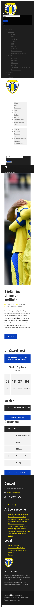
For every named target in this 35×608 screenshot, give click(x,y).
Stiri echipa (10, 306)
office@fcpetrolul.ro (13, 492)
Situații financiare (16, 51)
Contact (10, 77)
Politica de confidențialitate (16, 548)
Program (14, 58)
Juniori (13, 41)
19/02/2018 (10, 304)
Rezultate (14, 60)
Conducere (14, 39)
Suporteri (14, 48)
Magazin (10, 72)
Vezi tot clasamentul (17, 472)
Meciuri (10, 56)
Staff (13, 36)
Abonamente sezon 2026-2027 (20, 67)
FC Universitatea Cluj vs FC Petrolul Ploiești (17, 358)
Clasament (14, 63)
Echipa (13, 34)
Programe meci (16, 70)
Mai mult (11, 336)
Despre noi (11, 32)
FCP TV (13, 65)
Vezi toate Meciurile (17, 417)
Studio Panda (18, 595)
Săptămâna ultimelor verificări (12, 295)
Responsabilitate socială (18, 53)
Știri (9, 75)
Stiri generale (18, 306)
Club (12, 44)
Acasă (10, 29)
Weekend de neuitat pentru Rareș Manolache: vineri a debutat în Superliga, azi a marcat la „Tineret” (18, 517)
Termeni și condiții (13, 545)
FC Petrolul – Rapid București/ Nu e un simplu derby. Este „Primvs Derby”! (19, 533)
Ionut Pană (22, 304)
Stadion (13, 46)
